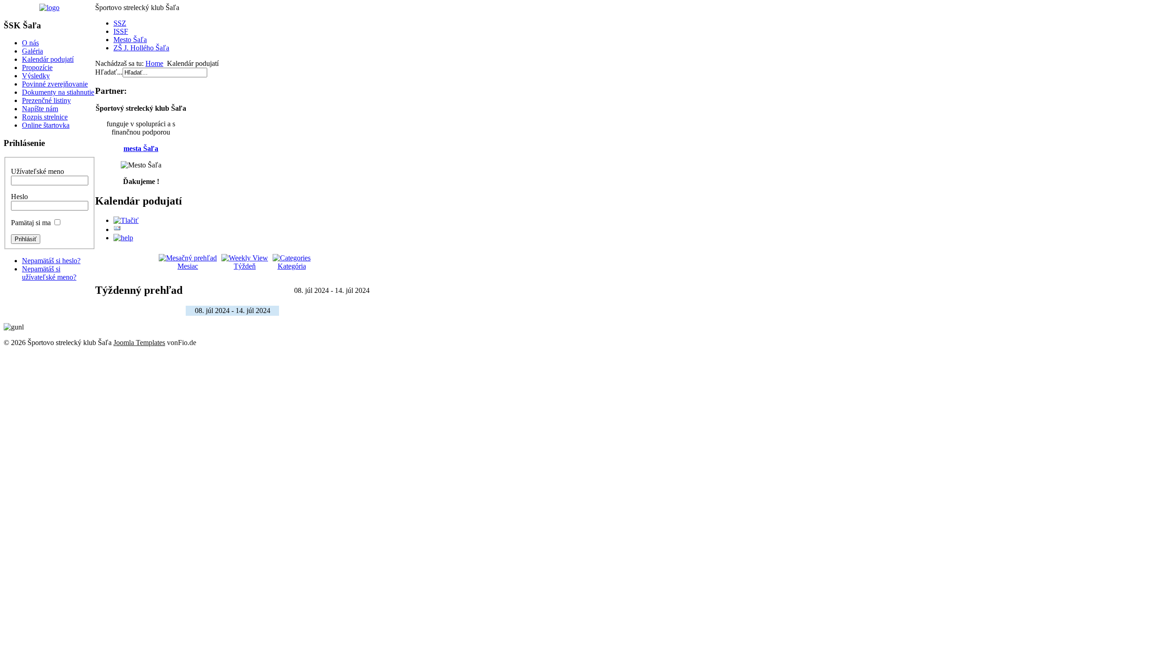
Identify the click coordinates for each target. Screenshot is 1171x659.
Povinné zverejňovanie (55, 84)
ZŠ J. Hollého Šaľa (141, 48)
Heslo (19, 196)
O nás (30, 43)
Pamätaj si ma (31, 223)
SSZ (119, 23)
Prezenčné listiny (46, 100)
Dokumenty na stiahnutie (58, 92)
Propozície (37, 67)
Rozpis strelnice (45, 117)
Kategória (292, 266)
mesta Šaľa (141, 148)
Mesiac (187, 266)
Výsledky (36, 76)
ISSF (120, 31)
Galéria (32, 51)
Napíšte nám (40, 109)
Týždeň (245, 266)
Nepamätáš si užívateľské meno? (49, 273)
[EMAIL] (117, 229)
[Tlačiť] (126, 220)
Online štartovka (46, 125)
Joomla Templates (139, 342)
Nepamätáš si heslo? (51, 261)
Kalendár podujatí (48, 59)
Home (154, 63)
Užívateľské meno (37, 171)
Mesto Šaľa (130, 39)
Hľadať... (109, 72)
